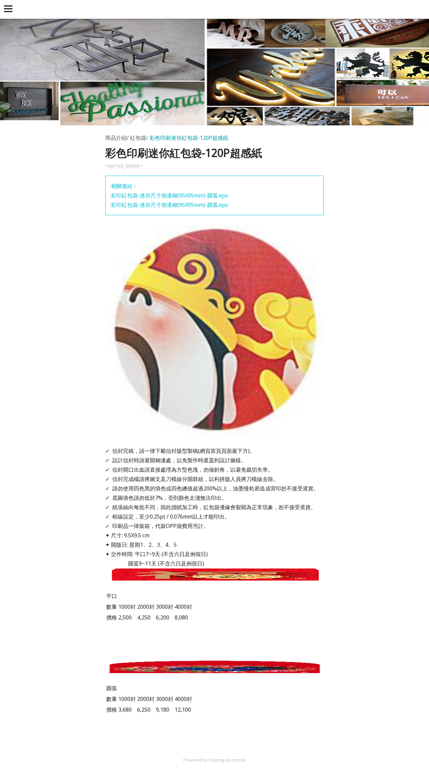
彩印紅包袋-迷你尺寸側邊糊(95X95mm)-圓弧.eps (169, 195)
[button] (9, 9)
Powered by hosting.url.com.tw (214, 760)
